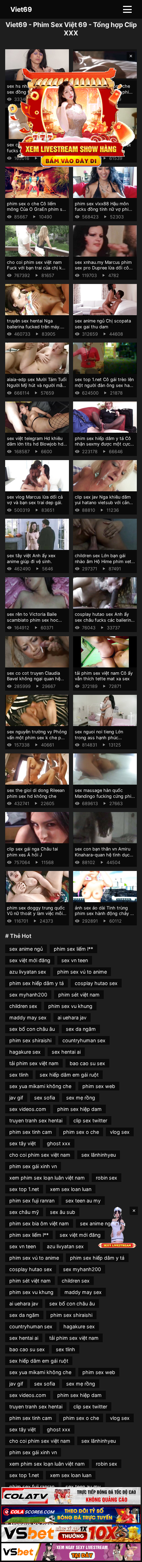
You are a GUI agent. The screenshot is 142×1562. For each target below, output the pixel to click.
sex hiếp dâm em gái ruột (69, 1075)
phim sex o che (81, 1132)
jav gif (16, 1098)
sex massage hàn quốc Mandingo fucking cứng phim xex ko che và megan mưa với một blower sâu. (105, 799)
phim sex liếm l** (73, 949)
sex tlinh (19, 1075)
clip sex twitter (90, 1120)
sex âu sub (62, 1212)
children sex (23, 1006)
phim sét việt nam (79, 995)
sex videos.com (27, 1109)
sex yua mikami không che (40, 1086)
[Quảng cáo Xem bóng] (71, 1495)
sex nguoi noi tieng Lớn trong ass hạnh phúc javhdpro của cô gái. (99, 737)
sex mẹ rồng (80, 1098)
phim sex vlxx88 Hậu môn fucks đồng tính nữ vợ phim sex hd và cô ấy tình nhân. (103, 209)
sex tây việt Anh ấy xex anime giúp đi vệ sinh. (31, 558)
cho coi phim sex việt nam (39, 1155)
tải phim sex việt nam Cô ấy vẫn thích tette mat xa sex (104, 676)
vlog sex (120, 1132)
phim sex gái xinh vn (33, 1166)
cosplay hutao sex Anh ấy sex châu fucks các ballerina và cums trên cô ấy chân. (104, 620)
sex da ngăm (81, 1029)
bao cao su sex (87, 1063)
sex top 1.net (24, 1189)
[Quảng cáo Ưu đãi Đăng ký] (71, 1514)
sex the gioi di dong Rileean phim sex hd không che (35, 793)
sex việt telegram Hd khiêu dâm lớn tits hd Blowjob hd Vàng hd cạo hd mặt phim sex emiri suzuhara (35, 447)
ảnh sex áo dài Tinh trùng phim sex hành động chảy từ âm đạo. (105, 913)
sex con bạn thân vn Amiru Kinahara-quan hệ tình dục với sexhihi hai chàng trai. (102, 854)
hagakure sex (25, 1052)
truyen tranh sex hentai (35, 1120)
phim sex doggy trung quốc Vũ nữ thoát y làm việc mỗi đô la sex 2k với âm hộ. (36, 913)
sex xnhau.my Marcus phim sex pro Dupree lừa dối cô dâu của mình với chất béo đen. (103, 271)
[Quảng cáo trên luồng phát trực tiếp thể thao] (71, 1552)
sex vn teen (74, 960)
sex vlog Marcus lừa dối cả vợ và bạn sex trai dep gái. (35, 500)
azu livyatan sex (27, 972)
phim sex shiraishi (30, 1040)
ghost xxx (58, 1143)
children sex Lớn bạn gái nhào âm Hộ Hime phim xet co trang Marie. (103, 561)
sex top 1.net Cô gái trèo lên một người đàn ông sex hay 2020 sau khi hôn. (104, 385)
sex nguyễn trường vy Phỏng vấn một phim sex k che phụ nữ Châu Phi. (37, 737)
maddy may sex (28, 1017)
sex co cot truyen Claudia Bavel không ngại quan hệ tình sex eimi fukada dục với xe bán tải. (36, 682)
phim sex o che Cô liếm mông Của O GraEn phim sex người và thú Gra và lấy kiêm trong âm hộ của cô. (37, 212)
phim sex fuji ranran (31, 1200)
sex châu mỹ (24, 1212)
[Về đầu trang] (127, 1553)
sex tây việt (22, 1143)
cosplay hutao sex (96, 983)
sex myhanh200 (28, 995)
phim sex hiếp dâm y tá (36, 983)
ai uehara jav (72, 1017)
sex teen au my (83, 1200)
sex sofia (44, 1098)
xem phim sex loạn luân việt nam (47, 1178)
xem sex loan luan (70, 1189)
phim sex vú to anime (82, 972)
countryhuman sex (83, 1040)
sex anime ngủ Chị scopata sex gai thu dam (103, 323)
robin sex (106, 1178)
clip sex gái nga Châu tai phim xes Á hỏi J (32, 851)
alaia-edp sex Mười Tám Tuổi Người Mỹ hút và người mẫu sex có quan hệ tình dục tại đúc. (37, 388)
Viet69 (21, 9)
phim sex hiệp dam (79, 1109)
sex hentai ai (66, 1052)
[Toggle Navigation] (127, 9)
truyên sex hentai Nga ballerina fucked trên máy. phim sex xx (34, 326)
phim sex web (98, 1086)
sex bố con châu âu (32, 1029)
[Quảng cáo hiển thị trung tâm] (71, 116)
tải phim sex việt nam (34, 1063)
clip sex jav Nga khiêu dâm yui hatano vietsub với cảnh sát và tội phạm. (103, 502)
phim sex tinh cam (30, 1132)
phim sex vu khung (70, 1006)
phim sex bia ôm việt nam (39, 1223)
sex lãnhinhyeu (98, 1155)
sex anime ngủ (26, 949)
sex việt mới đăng (29, 960)
